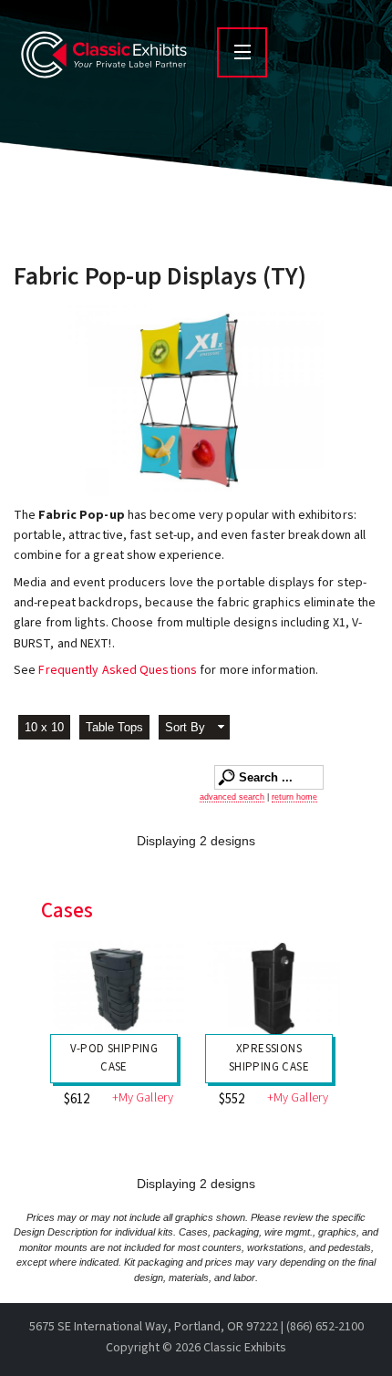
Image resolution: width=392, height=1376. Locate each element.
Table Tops (114, 727)
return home (294, 797)
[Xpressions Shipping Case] (273, 991)
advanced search (232, 797)
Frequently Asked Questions (119, 670)
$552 (231, 1099)
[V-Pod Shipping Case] (118, 991)
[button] (194, 729)
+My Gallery (142, 1098)
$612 (76, 1099)
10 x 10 (44, 727)
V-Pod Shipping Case (114, 1057)
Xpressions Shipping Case (269, 1057)
